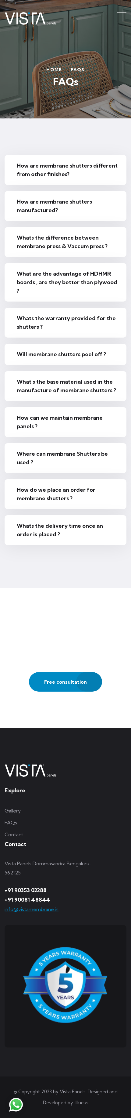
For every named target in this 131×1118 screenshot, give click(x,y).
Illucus (82, 1102)
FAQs (11, 823)
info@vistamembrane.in (31, 909)
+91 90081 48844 (27, 899)
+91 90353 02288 (26, 890)
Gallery (13, 811)
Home (54, 69)
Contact (14, 834)
